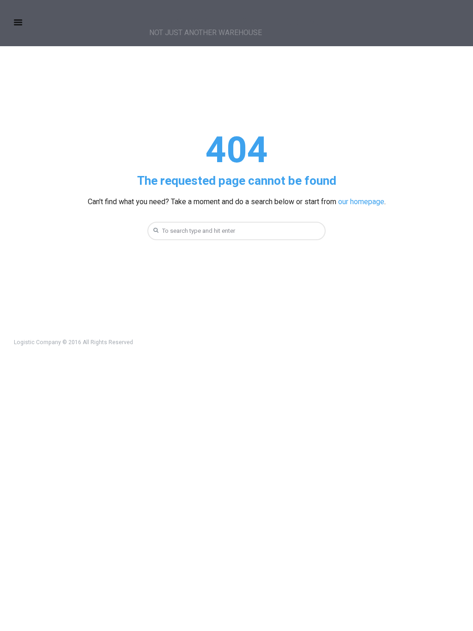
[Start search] (154, 230)
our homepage (361, 201)
